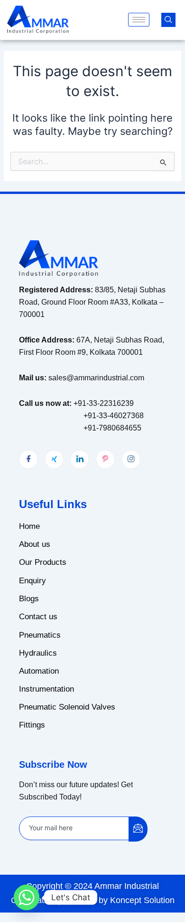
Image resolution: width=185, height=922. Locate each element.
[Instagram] (130, 459)
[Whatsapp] (26, 897)
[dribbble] (105, 459)
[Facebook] (28, 459)
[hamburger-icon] (138, 19)
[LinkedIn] (79, 459)
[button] (168, 20)
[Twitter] (54, 459)
